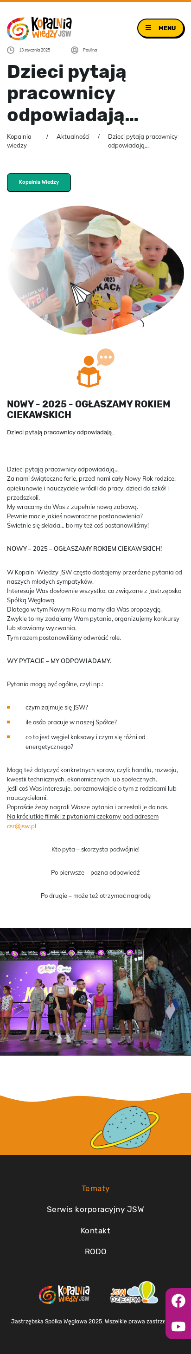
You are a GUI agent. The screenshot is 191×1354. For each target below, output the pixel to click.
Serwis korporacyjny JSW (96, 1209)
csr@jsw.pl (21, 826)
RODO (96, 1251)
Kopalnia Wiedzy (39, 182)
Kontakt (96, 1230)
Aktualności (73, 136)
